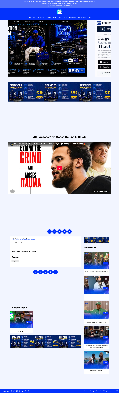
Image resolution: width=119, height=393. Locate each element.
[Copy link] (49, 231)
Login (89, 17)
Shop (59, 17)
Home (29, 17)
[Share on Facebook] (64, 231)
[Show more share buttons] (69, 231)
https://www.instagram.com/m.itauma (23, 239)
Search (65, 17)
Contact (83, 17)
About (55, 17)
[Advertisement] (59, 118)
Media (34, 17)
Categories (41, 17)
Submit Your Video (74, 17)
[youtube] (25, 391)
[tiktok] (22, 391)
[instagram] (17, 391)
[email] (28, 391)
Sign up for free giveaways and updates (60, 5)
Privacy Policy (84, 391)
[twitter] (14, 391)
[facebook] (11, 391)
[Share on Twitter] (59, 231)
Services (48, 17)
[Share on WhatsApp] (54, 231)
